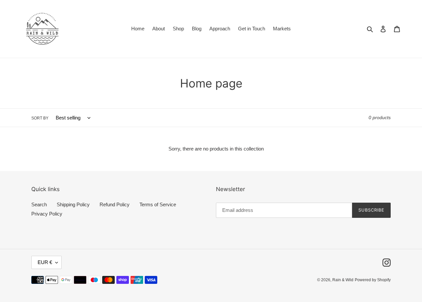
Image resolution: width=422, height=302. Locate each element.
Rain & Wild (342, 280)
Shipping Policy (73, 204)
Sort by (39, 118)
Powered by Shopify (373, 280)
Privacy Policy (46, 214)
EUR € (45, 262)
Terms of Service (157, 204)
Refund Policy (115, 204)
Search (39, 204)
